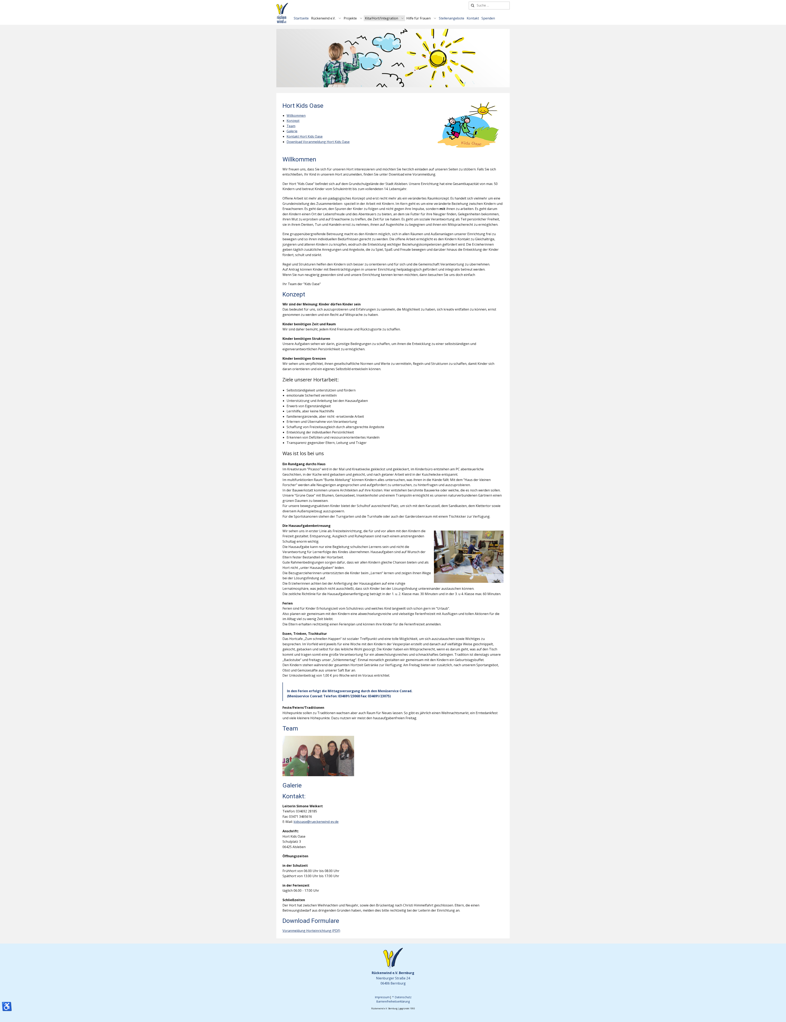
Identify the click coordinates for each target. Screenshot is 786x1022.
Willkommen (296, 115)
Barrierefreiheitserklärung (393, 1001)
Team (291, 126)
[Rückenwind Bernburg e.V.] (282, 13)
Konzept (293, 120)
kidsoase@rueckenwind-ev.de (316, 821)
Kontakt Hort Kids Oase (305, 136)
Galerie (292, 131)
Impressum (382, 997)
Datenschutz (403, 997)
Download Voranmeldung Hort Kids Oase (318, 142)
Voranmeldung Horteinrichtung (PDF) (311, 930)
